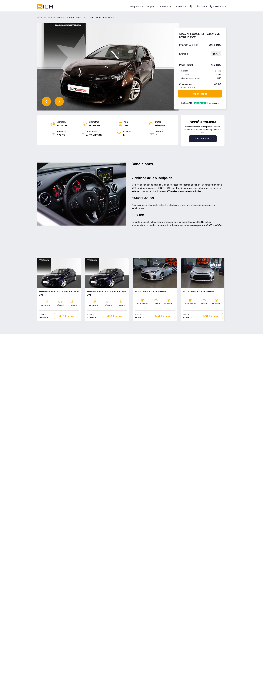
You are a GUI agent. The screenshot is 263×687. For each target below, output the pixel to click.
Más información (203, 138)
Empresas (152, 6)
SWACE (64, 17)
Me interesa (200, 93)
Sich (39, 17)
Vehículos (46, 17)
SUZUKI (55, 17)
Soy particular (136, 6)
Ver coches (181, 6)
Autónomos (165, 6)
